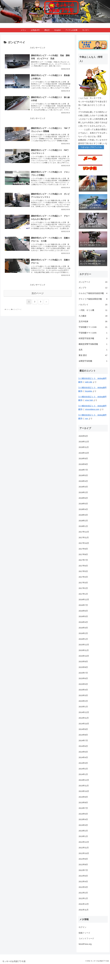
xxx (86, 418)
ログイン (82, 927)
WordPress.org (85, 944)
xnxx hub (89, 400)
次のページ (38, 293)
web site (88, 382)
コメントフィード (86, 938)
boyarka (88, 391)
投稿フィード (84, 933)
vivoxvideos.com (92, 409)
